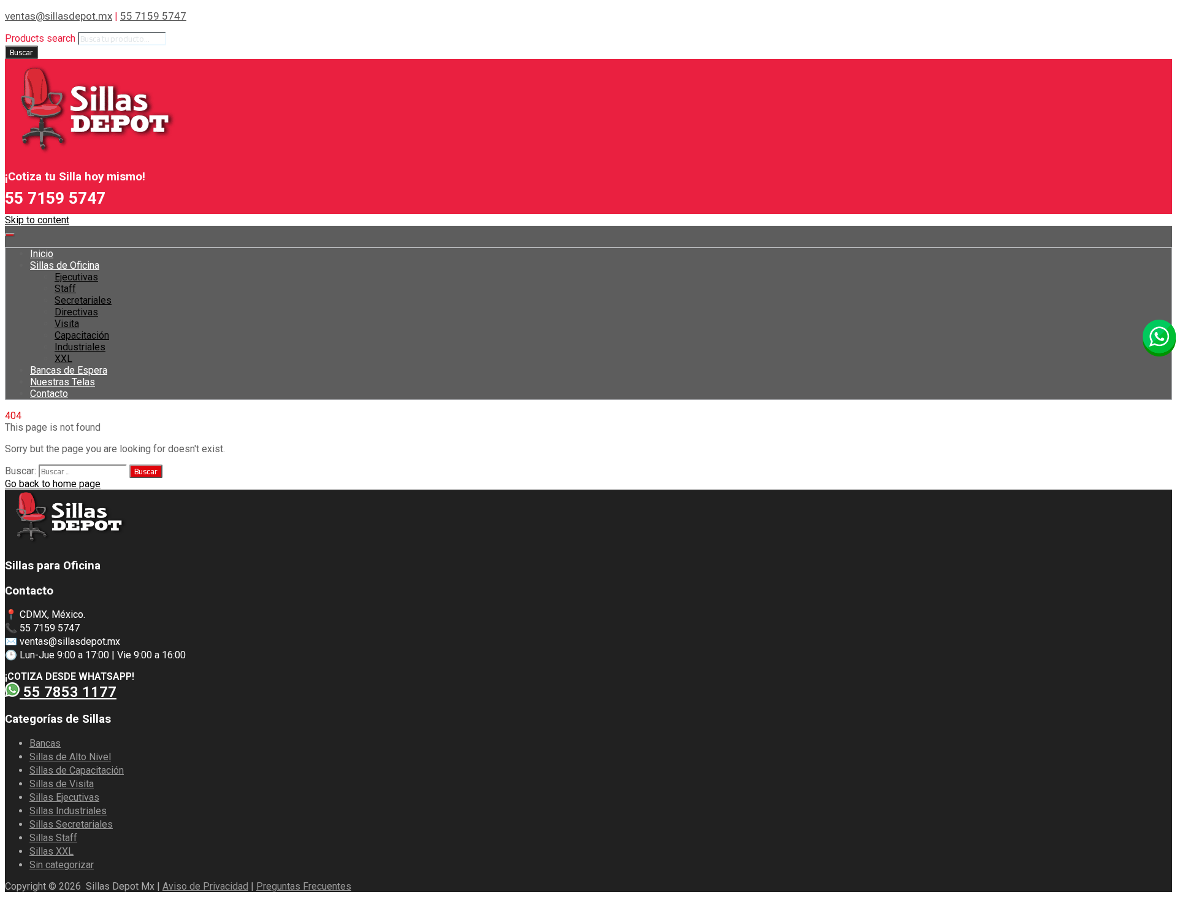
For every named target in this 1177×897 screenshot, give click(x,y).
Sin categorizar (61, 865)
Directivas (76, 312)
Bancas (45, 743)
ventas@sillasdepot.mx (58, 16)
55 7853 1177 (68, 692)
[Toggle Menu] (10, 235)
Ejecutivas (76, 277)
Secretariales (83, 300)
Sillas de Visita (61, 784)
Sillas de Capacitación (76, 770)
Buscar (21, 52)
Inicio (41, 254)
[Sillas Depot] (91, 152)
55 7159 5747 (153, 16)
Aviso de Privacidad (205, 886)
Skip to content (37, 220)
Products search (40, 38)
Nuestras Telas (62, 382)
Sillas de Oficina (64, 265)
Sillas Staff (53, 838)
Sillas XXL (51, 851)
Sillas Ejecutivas (64, 797)
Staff (65, 289)
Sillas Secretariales (71, 824)
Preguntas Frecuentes (303, 886)
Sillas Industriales (68, 811)
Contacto (49, 393)
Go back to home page (53, 484)
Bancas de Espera (68, 370)
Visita (67, 323)
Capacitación (82, 335)
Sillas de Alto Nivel (70, 757)
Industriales (80, 347)
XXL (63, 358)
